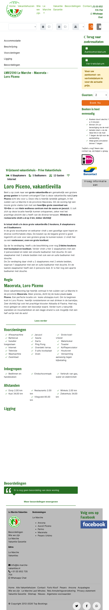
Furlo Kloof (52, 587)
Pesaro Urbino (45, 535)
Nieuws (41, 594)
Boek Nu (95, 102)
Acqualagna (84, 587)
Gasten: (88, 95)
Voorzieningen (12, 52)
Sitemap (32, 594)
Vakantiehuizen (26, 6)
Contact (87, 6)
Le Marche (47, 8)
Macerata (42, 532)
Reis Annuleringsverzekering (61, 590)
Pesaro (63, 587)
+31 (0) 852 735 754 (97, 8)
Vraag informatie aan (95, 183)
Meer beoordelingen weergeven (41, 501)
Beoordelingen (73, 6)
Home (12, 6)
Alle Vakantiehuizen (26, 587)
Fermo (41, 529)
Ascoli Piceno (44, 526)
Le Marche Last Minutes (33, 590)
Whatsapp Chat (18, 577)
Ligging (8, 58)
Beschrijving (10, 46)
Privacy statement (86, 590)
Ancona (41, 522)
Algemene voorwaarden (59, 594)
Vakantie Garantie (58, 8)
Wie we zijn (38, 9)
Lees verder (41, 320)
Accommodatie (12, 40)
